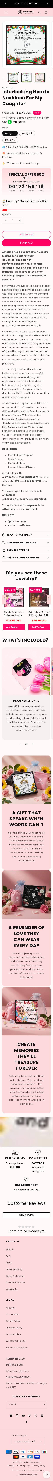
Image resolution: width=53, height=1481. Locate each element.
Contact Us (12, 1314)
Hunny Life (25, 1462)
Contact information (28, 1475)
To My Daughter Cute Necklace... (14, 614)
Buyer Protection (15, 1276)
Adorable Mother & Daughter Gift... (39, 614)
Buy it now (26, 242)
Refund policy (23, 1466)
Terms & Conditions (17, 1347)
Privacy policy (39, 1466)
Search (10, 1249)
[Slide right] (50, 78)
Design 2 (27, 133)
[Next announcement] (47, 4)
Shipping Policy (14, 1327)
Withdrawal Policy (15, 1340)
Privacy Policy (13, 1334)
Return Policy (13, 1321)
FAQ (8, 1256)
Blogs (9, 1262)
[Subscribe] (43, 1404)
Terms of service (19, 1470)
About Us (11, 1307)
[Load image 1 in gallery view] (13, 77)
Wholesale (11, 1289)
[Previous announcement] (5, 4)
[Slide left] (3, 78)
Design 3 (10, 139)
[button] (6, 12)
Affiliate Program (15, 1282)
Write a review (26, 1215)
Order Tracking (14, 1269)
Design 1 (10, 133)
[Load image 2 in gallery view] (26, 77)
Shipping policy (37, 1470)
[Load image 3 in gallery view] (40, 77)
